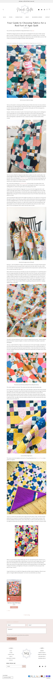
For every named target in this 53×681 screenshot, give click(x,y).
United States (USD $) (7, 677)
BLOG (11, 650)
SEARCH (42, 650)
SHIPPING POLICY (42, 658)
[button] (3, 9)
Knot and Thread (39, 458)
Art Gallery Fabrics (23, 178)
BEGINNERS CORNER (11, 658)
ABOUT (10, 656)
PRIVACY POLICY (42, 652)
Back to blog (27, 615)
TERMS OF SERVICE (42, 654)
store (33, 30)
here (41, 43)
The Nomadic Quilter (36, 677)
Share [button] (9, 610)
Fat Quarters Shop (23, 183)
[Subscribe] (24, 666)
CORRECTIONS (11, 654)
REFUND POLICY (42, 656)
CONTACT (11, 660)
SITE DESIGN (43, 677)
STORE (11, 652)
